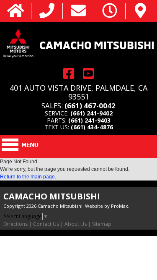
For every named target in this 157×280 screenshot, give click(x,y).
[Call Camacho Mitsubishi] (46, 11)
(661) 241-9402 (91, 113)
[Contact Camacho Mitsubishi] (78, 11)
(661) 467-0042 (90, 105)
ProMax (119, 206)
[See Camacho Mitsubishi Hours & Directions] (109, 11)
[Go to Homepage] (15, 11)
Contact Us (46, 224)
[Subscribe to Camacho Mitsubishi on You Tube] (88, 73)
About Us (75, 224)
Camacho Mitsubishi (96, 44)
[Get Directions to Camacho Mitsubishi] (140, 11)
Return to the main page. (28, 177)
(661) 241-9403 (89, 120)
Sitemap (101, 224)
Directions (15, 224)
